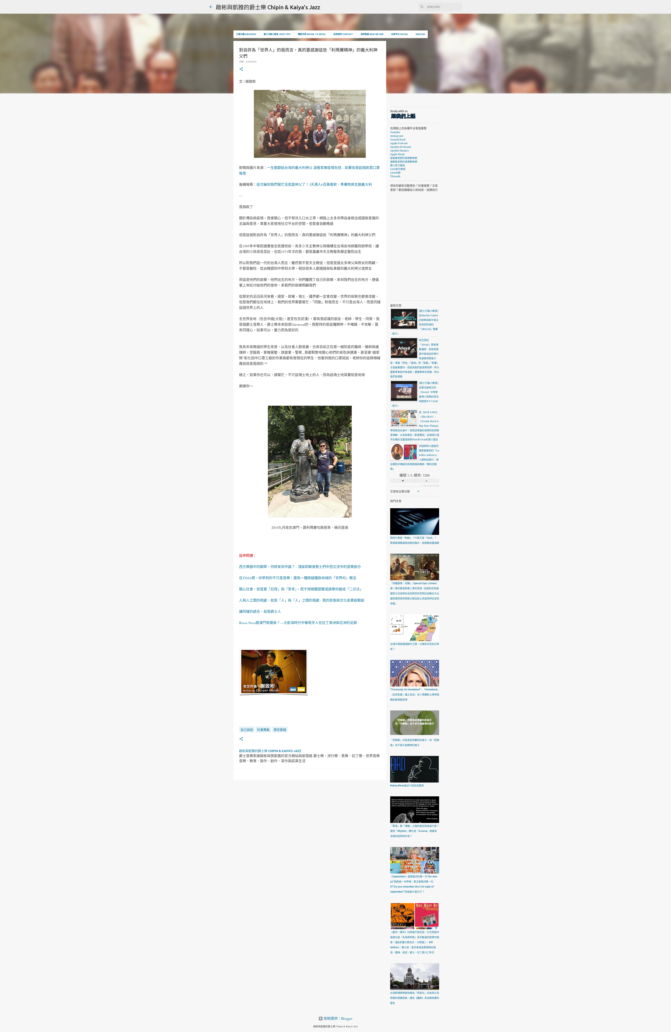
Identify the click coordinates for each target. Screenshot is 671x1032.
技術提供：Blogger (337, 1018)
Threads (395, 176)
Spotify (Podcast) (400, 147)
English (420, 34)
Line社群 (395, 172)
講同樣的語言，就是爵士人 (260, 611)
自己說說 (246, 729)
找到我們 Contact (343, 34)
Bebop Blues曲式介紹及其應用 (407, 785)
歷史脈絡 (280, 729)
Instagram (396, 136)
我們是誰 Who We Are (372, 34)
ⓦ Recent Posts (429, 485)
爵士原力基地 (397, 165)
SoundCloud (397, 139)
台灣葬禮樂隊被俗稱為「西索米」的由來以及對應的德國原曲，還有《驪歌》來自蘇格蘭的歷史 (414, 997)
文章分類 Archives (246, 34)
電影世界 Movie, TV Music (312, 34)
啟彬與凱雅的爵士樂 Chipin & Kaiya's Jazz (268, 7)
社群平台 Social (399, 34)
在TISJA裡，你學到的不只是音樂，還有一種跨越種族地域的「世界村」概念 (297, 578)
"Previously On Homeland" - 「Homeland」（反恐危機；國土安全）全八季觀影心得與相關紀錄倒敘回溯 (414, 694)
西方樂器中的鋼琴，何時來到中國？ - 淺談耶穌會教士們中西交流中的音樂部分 (300, 566)
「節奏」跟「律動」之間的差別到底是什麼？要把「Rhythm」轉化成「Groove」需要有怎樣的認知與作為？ (414, 831)
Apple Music (397, 154)
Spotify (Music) (399, 150)
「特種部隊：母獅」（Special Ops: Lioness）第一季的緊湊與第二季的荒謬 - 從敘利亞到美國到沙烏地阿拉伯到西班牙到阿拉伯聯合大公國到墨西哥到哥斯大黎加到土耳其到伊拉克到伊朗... (414, 593)
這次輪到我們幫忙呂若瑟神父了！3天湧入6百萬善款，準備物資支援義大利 (314, 184)
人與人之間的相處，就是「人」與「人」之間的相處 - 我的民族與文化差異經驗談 (301, 600)
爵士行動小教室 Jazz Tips (277, 34)
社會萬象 (263, 729)
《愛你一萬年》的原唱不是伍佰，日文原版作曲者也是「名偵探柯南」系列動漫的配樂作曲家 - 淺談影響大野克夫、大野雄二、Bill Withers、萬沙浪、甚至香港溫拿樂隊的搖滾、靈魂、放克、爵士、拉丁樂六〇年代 (414, 942)
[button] (241, 69)
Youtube (395, 132)
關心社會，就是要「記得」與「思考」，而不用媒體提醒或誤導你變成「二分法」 (301, 589)
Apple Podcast (398, 143)
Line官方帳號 (397, 169)
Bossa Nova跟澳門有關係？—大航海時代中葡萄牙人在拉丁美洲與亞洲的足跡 (298, 622)
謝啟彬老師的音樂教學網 (403, 161)
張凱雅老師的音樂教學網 (403, 158)
